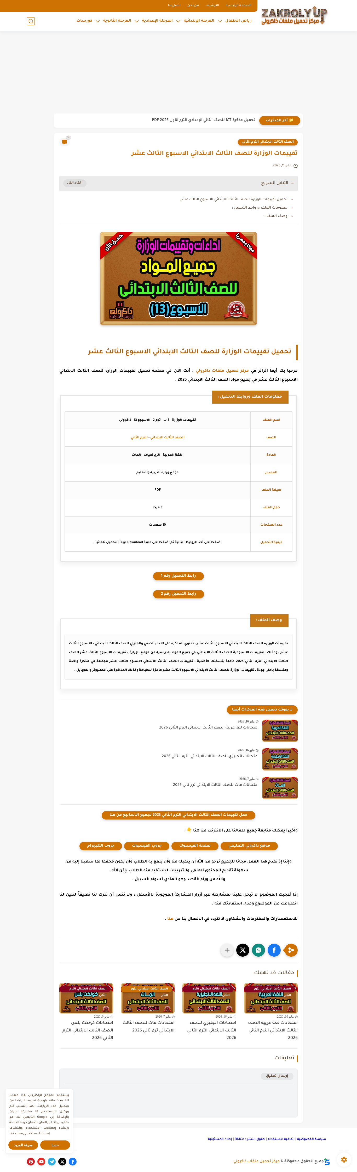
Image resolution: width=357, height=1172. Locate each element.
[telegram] (52, 1161)
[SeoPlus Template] (327, 1161)
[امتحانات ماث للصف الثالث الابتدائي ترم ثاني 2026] (280, 788)
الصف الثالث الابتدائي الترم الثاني (268, 142)
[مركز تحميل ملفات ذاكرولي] (295, 15)
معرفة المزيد (23, 1145)
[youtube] (41, 1161)
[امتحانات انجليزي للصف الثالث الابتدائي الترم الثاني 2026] (280, 759)
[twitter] (62, 1161)
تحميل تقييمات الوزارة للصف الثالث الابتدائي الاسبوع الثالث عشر (233, 200)
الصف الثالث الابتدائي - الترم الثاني (158, 438)
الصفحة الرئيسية (238, 6)
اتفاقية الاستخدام (281, 1139)
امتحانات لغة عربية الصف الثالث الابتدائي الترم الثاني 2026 (208, 728)
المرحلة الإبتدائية (199, 21)
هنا (170, 919)
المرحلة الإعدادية (157, 21)
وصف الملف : (275, 216)
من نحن (193, 6)
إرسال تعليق (277, 1076)
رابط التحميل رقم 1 (178, 576)
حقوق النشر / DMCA (250, 1139)
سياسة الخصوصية (311, 1139)
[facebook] (73, 1161)
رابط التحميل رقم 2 (178, 594)
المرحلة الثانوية (117, 21)
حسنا (55, 1145)
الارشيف (212, 6)
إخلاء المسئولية (220, 1139)
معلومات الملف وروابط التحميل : (259, 208)
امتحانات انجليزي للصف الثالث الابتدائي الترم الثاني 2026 (210, 757)
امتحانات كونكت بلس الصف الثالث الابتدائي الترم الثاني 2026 (87, 1031)
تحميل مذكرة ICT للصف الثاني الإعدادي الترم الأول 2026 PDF (203, 120)
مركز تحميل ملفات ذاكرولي (222, 371)
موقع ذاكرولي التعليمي (249, 846)
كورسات (84, 21)
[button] (274, 950)
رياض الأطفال (238, 21)
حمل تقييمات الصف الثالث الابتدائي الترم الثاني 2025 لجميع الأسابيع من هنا (178, 815)
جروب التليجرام (100, 846)
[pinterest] (31, 1161)
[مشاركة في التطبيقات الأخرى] (227, 950)
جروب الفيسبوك (147, 846)
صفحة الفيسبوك (195, 846)
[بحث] (31, 21)
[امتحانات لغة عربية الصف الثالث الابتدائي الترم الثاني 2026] (280, 731)
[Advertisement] (178, 73)
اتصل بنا (174, 6)
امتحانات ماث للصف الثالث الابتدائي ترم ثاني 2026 (215, 785)
